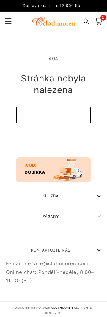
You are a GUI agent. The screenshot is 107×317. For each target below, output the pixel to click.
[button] (99, 21)
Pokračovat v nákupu (53, 115)
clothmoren (62, 307)
